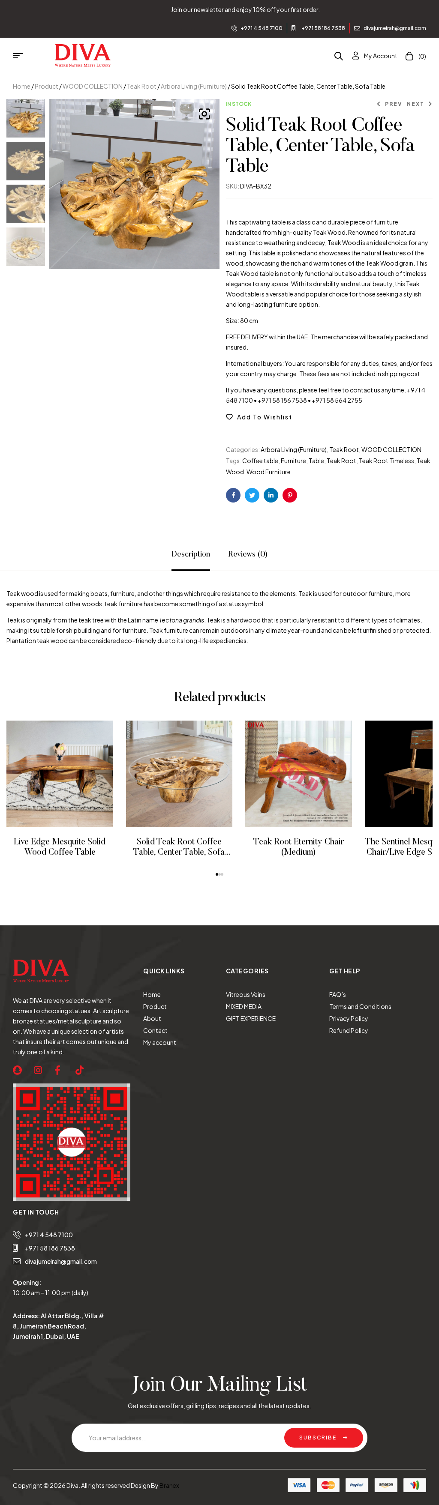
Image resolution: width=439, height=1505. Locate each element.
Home (21, 86)
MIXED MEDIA (244, 1006)
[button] (217, 874)
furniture (122, 593)
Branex (169, 1485)
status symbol (243, 603)
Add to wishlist (264, 417)
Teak (13, 593)
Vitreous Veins (245, 994)
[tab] (191, 554)
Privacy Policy (348, 1018)
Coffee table (260, 460)
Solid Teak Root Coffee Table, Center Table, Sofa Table (179, 852)
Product (46, 86)
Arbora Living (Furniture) (194, 86)
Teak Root (141, 86)
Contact (155, 1030)
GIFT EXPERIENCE (251, 1018)
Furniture (293, 460)
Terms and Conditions (360, 1006)
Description (190, 555)
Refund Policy (348, 1030)
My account (159, 1042)
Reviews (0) (248, 555)
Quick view (71, 774)
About (152, 1018)
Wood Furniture (269, 472)
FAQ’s (337, 994)
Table (316, 460)
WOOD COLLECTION (93, 86)
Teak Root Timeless (386, 460)
